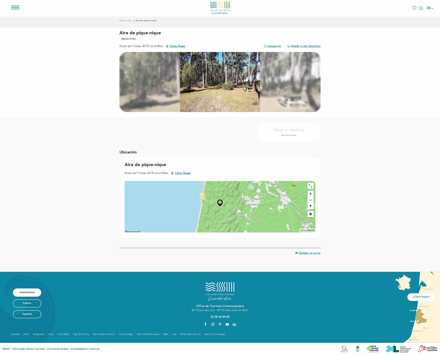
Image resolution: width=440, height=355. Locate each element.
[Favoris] (414, 8)
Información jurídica (57, 349)
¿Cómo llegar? (421, 297)
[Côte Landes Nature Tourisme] (220, 8)
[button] (421, 8)
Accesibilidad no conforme (85, 349)
